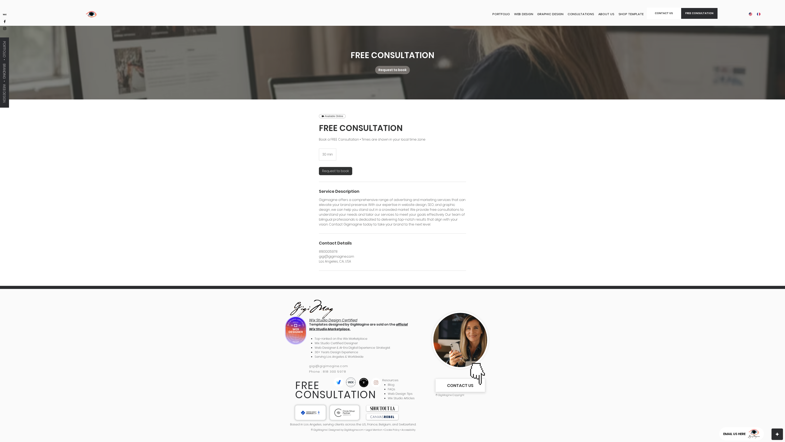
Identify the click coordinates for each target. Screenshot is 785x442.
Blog (391, 384)
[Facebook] (5, 21)
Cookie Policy (391, 430)
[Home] (376, 382)
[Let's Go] (310, 412)
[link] (392, 70)
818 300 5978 (334, 371)
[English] (750, 14)
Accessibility (408, 430)
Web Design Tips (400, 393)
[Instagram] (5, 28)
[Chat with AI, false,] (777, 434)
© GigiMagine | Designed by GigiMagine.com (337, 430)
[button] (699, 13)
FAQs (391, 389)
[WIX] (5, 14)
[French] (758, 14)
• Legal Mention (373, 430)
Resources (390, 380)
